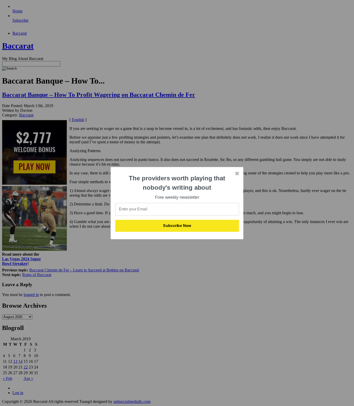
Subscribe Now (177, 225)
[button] (177, 182)
